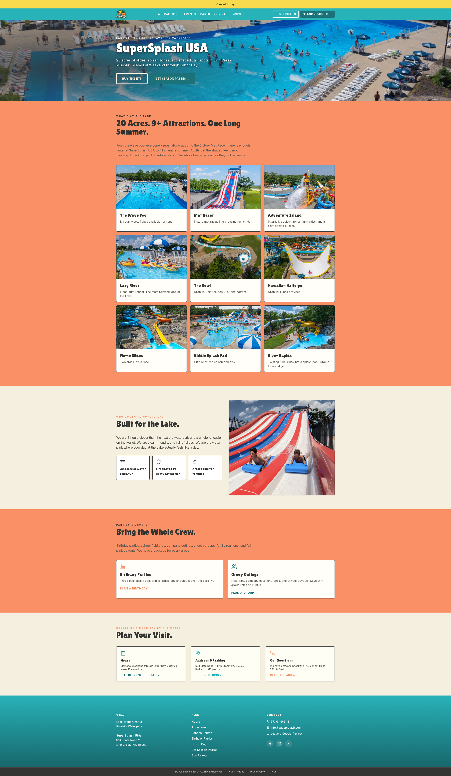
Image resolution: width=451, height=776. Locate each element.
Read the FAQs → (282, 674)
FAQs (273, 771)
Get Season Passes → (172, 78)
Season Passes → (317, 14)
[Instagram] (279, 743)
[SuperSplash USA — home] (121, 14)
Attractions (169, 14)
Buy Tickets (286, 14)
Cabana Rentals (201, 733)
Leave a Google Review (286, 733)
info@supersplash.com (286, 727)
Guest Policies (236, 771)
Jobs (237, 14)
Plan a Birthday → (136, 588)
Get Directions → (208, 674)
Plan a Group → (244, 592)
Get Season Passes (204, 750)
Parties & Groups (214, 14)
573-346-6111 (280, 721)
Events (190, 14)
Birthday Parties (202, 738)
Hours (195, 721)
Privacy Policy (257, 771)
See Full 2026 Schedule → (140, 674)
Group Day (198, 744)
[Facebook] (270, 743)
